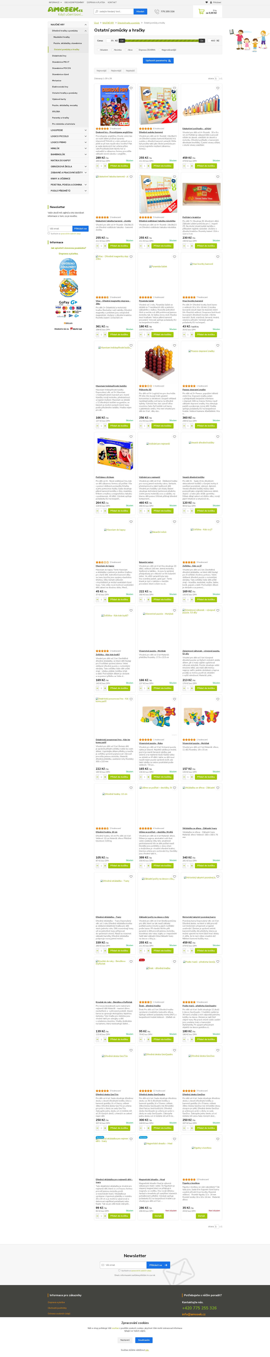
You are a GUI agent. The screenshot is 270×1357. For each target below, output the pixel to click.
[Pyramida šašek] (158, 274)
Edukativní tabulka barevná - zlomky (113, 221)
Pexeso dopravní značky (194, 389)
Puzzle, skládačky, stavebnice (68, 43)
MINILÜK (55, 148)
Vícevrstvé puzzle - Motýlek (152, 651)
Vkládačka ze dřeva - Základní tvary (200, 828)
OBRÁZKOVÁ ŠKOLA (61, 166)
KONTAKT (112, 2)
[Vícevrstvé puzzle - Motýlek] (158, 627)
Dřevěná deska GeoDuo (194, 1094)
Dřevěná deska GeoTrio (107, 1094)
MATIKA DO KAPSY (61, 160)
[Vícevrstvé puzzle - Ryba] (158, 716)
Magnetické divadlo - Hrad (152, 1179)
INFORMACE (54, 2)
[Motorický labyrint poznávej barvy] (202, 894)
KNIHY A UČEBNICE (60, 178)
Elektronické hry (60, 86)
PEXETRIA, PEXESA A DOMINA (66, 184)
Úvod (96, 23)
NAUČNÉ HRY (58, 24)
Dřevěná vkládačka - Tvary (108, 917)
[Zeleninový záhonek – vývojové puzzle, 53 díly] (202, 627)
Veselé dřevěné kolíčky (193, 477)
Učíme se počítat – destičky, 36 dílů (156, 832)
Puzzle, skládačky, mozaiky (65, 105)
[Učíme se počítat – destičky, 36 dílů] (158, 805)
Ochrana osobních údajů (59, 1313)
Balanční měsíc (146, 562)
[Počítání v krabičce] (202, 194)
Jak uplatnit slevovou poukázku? (68, 248)
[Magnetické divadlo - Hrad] (158, 1156)
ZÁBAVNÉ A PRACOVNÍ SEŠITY (67, 172)
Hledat (140, 11)
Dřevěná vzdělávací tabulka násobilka (157, 221)
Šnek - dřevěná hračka (149, 1005)
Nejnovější (101, 70)
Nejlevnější (116, 70)
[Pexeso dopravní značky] (202, 362)
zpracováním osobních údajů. (70, 234)
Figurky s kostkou (191, 1183)
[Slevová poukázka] (68, 287)
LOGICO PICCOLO (60, 136)
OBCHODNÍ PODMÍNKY (74, 2)
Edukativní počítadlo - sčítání (197, 128)
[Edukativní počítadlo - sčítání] (202, 105)
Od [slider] (121, 40)
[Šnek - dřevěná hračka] (158, 979)
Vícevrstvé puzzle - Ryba (151, 743)
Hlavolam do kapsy (105, 566)
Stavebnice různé (60, 74)
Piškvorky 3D (145, 389)
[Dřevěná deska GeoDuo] (202, 1067)
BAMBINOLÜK (58, 154)
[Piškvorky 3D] (158, 362)
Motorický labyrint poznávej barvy (199, 917)
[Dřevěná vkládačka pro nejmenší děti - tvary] (115, 1156)
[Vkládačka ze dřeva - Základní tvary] (202, 805)
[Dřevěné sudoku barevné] (158, 105)
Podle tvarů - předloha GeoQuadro (199, 1005)
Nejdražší (130, 70)
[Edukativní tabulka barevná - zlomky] (115, 194)
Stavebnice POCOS (61, 68)
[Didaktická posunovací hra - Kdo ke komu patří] (115, 716)
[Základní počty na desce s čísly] (158, 894)
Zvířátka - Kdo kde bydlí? (108, 654)
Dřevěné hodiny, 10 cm (106, 832)
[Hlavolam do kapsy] (115, 539)
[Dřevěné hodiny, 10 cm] (115, 805)
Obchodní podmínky (57, 1308)
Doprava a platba (56, 1302)
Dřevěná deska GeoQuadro (152, 1094)
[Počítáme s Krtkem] (115, 454)
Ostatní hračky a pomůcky (64, 93)
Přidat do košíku (119, 165)
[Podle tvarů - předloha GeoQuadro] (202, 979)
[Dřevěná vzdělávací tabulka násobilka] (158, 194)
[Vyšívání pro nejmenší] (158, 454)
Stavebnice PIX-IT (60, 62)
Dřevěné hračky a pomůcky (65, 30)
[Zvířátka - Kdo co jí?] (202, 539)
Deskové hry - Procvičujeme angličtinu (114, 132)
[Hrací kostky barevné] (202, 274)
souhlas (115, 1328)
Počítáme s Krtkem (105, 477)
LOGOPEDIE (57, 130)
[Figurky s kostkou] (202, 1156)
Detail (158, 1215)
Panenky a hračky (60, 117)
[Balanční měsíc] (158, 539)
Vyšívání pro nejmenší (149, 477)
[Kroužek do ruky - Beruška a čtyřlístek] (115, 979)
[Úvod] (69, 11)
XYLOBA (56, 111)
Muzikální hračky (62, 37)
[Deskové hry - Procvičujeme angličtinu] (115, 105)
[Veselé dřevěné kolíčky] (202, 454)
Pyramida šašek (146, 301)
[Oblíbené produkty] (206, 2)
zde (147, 1350)
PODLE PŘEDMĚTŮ (60, 190)
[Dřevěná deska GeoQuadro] (158, 1067)
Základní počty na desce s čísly (154, 917)
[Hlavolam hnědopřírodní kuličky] (115, 362)
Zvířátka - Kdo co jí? (192, 566)
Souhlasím (144, 1340)
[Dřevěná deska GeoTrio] (115, 1067)
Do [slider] (201, 40)
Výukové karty (59, 99)
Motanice (56, 80)
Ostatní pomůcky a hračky (66, 49)
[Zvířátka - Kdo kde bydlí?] (115, 627)
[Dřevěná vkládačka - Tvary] (115, 894)
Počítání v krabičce (192, 217)
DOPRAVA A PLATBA (96, 2)
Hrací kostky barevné (193, 301)
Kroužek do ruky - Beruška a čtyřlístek (114, 1002)
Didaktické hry (59, 55)
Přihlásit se (80, 228)
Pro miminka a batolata (63, 124)
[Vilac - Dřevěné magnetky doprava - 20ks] (115, 274)
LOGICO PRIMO (58, 142)
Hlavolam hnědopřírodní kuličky (111, 386)
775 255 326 (168, 11)
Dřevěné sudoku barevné (151, 132)
